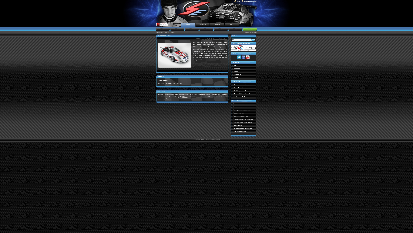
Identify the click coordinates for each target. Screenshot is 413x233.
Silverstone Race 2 (250, 32)
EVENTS (206, 29)
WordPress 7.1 (216, 139)
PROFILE (217, 25)
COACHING (202, 25)
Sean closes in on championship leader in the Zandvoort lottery (242, 110)
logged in (168, 83)
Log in (238, 1)
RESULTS (221, 29)
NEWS (188, 25)
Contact (254, 1)
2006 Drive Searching (164, 36)
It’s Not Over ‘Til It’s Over (241, 97)
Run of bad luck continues (241, 87)
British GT (218, 70)
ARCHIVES (250, 29)
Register (246, 1)
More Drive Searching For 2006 (166, 32)
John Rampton (238, 128)
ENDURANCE (177, 29)
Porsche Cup (237, 74)
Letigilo (202, 139)
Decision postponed (240, 90)
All (209, 94)
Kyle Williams (223, 38)
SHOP (231, 25)
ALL (163, 29)
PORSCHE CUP (192, 29)
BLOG (235, 29)
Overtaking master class (241, 84)
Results (236, 77)
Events (236, 71)
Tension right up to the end (242, 93)
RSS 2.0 (184, 97)
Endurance (216, 38)
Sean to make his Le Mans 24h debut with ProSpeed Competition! (244, 122)
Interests (247, 104)
